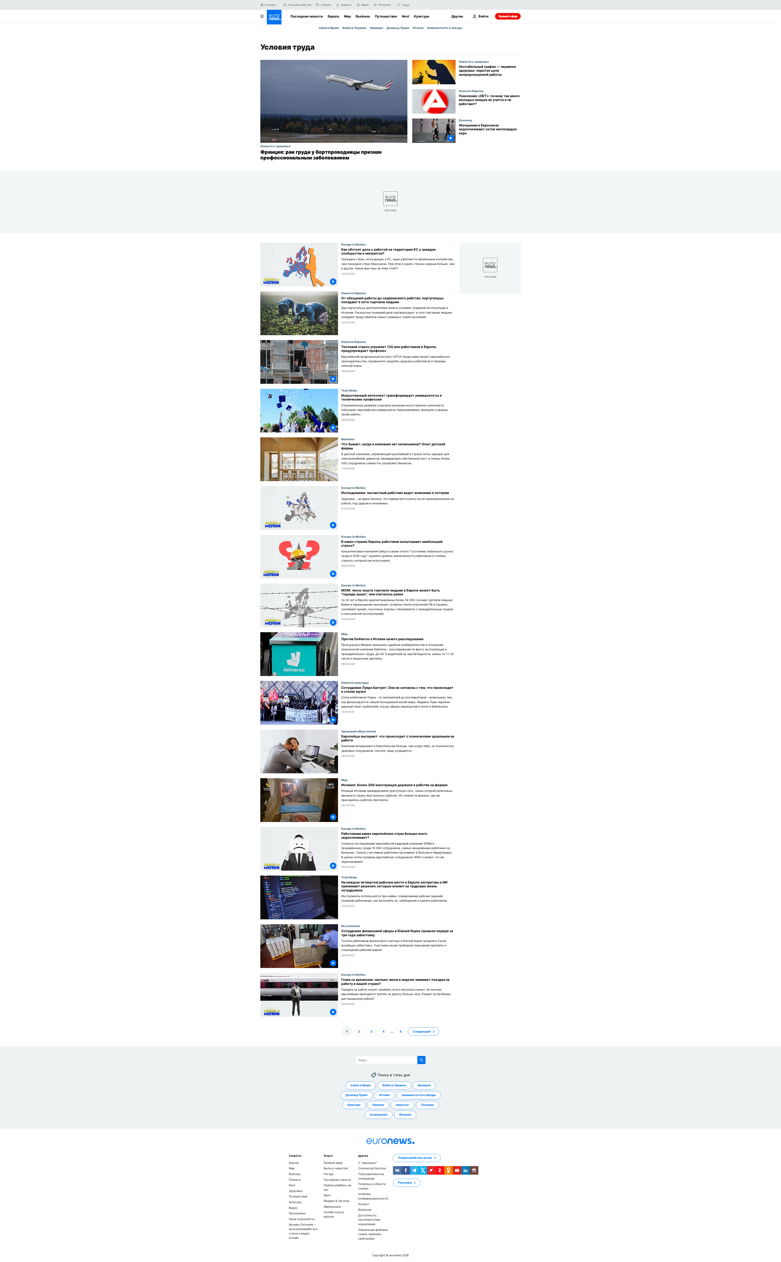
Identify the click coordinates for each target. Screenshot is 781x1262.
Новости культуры (355, 682)
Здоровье (295, 1191)
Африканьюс (332, 1206)
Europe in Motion (353, 244)
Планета (294, 1179)
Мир (347, 16)
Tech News (349, 390)
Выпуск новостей (336, 1168)
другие (363, 1155)
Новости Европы (471, 90)
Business (363, 16)
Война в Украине (355, 28)
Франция (376, 28)
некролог (402, 1104)
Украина (378, 1104)
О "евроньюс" (367, 1162)
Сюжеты (295, 1155)
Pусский (269, 4)
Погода (329, 1174)
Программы (297, 1213)
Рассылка (405, 1182)
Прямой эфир (507, 16)
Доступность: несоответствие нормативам (369, 1219)
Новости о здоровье (275, 146)
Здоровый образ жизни (358, 731)
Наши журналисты (302, 1218)
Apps (327, 1195)
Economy (465, 120)
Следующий (422, 1031)
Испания (405, 1114)
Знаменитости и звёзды (444, 28)
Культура (421, 16)
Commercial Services (372, 1168)
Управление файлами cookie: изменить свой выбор (373, 1234)
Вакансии (364, 1209)
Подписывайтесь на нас (415, 1157)
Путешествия (386, 16)
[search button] (399, 5)
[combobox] (419, 5)
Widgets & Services (336, 1201)
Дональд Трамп (397, 28)
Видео (293, 1207)
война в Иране (329, 28)
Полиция (427, 1104)
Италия (418, 28)
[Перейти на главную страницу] (274, 17)
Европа (333, 16)
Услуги (328, 1155)
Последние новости (306, 16)
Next (405, 16)
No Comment (350, 926)
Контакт (363, 1204)
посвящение (378, 1114)
